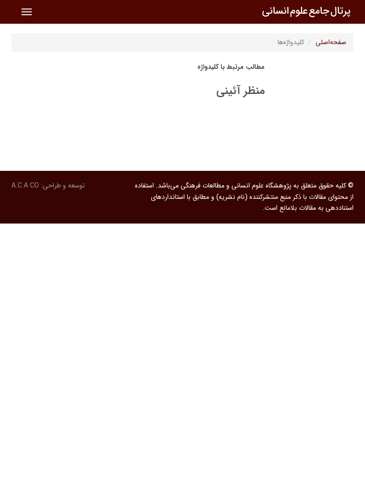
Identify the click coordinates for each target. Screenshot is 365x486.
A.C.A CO (25, 185)
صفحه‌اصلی (331, 42)
